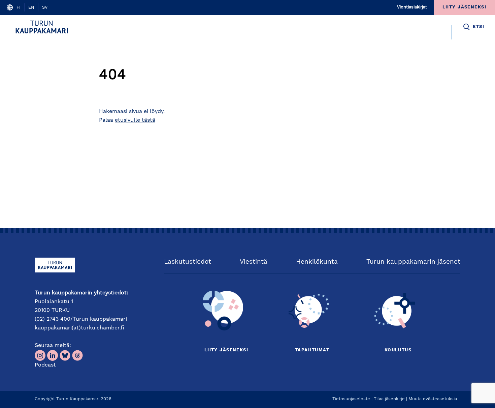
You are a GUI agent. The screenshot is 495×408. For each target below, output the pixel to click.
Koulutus (398, 350)
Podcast (45, 365)
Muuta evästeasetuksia (432, 399)
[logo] (42, 27)
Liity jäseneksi (226, 350)
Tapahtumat (312, 350)
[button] (473, 27)
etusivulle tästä (135, 120)
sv (44, 7)
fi (18, 7)
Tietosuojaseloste (351, 399)
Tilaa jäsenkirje (389, 399)
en (31, 7)
